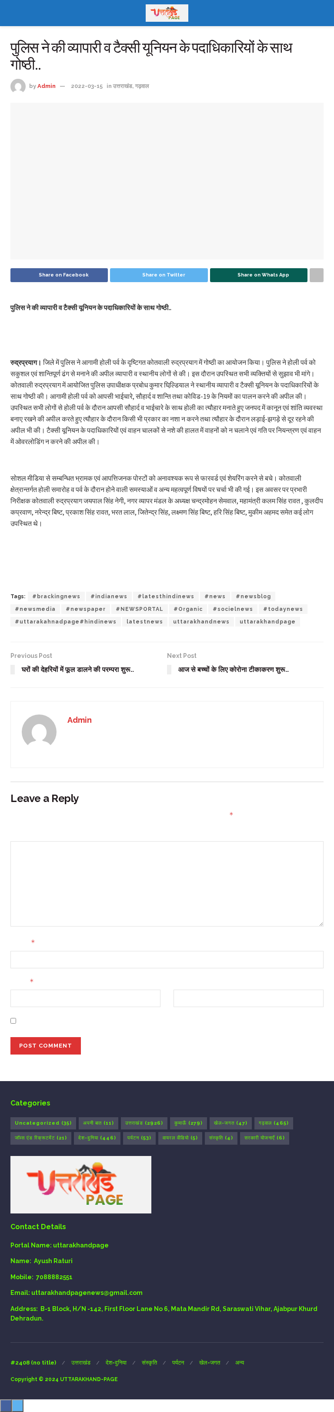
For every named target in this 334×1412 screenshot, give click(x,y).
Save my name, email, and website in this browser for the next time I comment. (142, 1020)
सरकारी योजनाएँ (264, 1138)
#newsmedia (35, 609)
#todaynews (283, 609)
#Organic (188, 609)
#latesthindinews (165, 596)
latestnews (145, 622)
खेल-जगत (230, 1123)
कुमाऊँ (188, 1123)
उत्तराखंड (122, 86)
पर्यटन (139, 1138)
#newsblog (253, 596)
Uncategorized (43, 1123)
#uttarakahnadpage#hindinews (66, 622)
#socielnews (233, 609)
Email (22, 981)
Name (22, 942)
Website (187, 981)
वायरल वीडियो (180, 1138)
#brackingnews (56, 596)
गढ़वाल (142, 86)
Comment (26, 833)
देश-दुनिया (97, 1138)
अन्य (239, 1362)
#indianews (108, 596)
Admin (46, 86)
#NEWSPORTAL (140, 609)
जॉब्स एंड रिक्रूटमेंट (41, 1138)
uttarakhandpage (268, 622)
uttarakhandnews (201, 622)
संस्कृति (221, 1138)
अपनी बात (98, 1123)
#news (215, 596)
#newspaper (86, 609)
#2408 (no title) (33, 1362)
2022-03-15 (87, 86)
